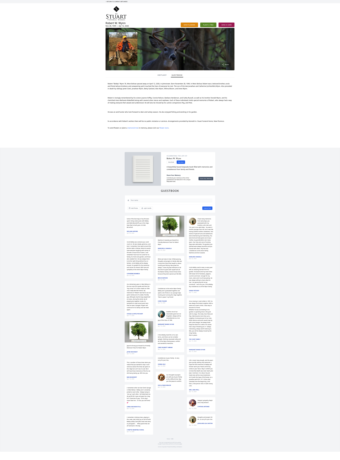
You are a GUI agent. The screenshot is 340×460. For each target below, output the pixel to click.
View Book (171, 162)
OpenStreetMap (172, 447)
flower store (164, 128)
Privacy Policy (165, 444)
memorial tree (133, 128)
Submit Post (207, 208)
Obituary (162, 75)
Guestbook (177, 75)
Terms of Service (175, 444)
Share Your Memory (206, 178)
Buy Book (181, 162)
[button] (138, 332)
